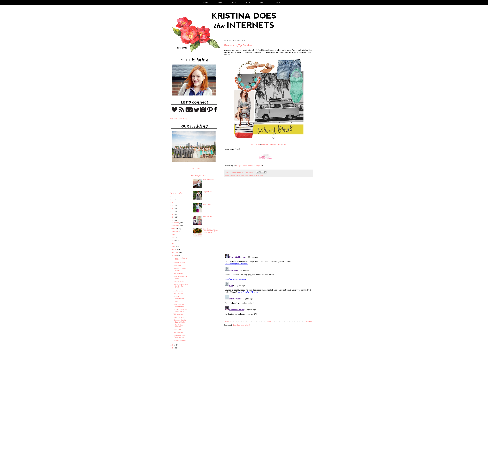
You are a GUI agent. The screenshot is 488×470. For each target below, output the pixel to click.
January (174, 255)
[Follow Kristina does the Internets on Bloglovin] (174, 112)
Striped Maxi (207, 192)
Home (205, 2)
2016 (172, 214)
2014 (172, 220)
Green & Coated (179, 263)
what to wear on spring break (254, 175)
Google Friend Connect (244, 166)
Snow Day (177, 330)
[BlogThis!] (259, 172)
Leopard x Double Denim (179, 269)
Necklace (264, 144)
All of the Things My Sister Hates (180, 310)
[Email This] (257, 172)
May (173, 243)
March (173, 249)
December (175, 223)
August (174, 235)
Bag (251, 144)
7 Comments (249, 172)
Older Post (308, 321)
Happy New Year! (179, 340)
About (220, 2)
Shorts (279, 144)
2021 (172, 199)
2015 (172, 217)
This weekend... (178, 273)
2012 (172, 348)
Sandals (273, 144)
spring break (241, 175)
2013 (172, 345)
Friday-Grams (207, 216)
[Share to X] (262, 172)
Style (248, 2)
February (174, 252)
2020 (172, 202)
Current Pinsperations (179, 298)
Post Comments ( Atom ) (241, 325)
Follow (193, 169)
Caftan (257, 144)
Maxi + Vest (207, 204)
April (173, 246)
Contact (278, 2)
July (173, 237)
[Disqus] (268, 216)
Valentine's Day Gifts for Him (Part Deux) (180, 286)
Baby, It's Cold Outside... (178, 326)
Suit (285, 144)
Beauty (262, 2)
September (175, 232)
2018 (172, 208)
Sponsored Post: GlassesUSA (179, 336)
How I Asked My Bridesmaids (178, 305)
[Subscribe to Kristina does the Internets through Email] (189, 112)
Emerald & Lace (179, 281)
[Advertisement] (191, 374)
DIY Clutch (177, 266)
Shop (234, 2)
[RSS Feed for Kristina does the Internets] (181, 112)
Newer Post (229, 321)
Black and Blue (178, 317)
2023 (172, 196)
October (174, 229)
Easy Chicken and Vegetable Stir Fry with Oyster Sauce (210, 231)
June (173, 240)
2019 (172, 205)
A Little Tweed (178, 291)
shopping (233, 175)
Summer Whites (208, 179)
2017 (172, 211)
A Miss (175, 301)
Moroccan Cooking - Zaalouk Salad (180, 321)
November (175, 226)
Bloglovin (259, 166)
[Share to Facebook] (265, 172)
